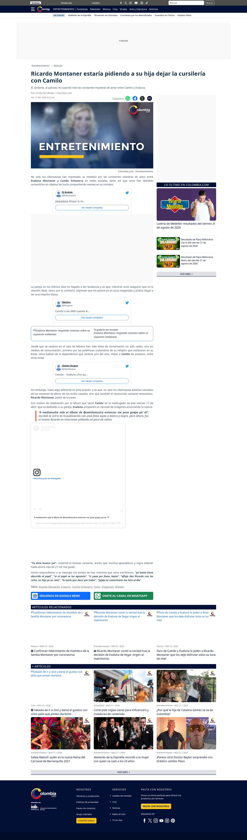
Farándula (82, 9)
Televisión (95, 9)
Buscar (210, 2)
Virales (123, 9)
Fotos (97, 587)
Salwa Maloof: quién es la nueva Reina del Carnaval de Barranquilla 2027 (58, 759)
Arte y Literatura (138, 9)
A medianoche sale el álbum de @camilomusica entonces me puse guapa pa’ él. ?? (71, 517)
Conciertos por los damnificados (136, 15)
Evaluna (65, 587)
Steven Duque (70, 365)
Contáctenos (86, 820)
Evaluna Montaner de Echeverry (65, 523)
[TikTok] (146, 2)
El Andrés (67, 192)
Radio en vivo (118, 814)
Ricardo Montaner (49, 587)
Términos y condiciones (87, 796)
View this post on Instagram (47, 478)
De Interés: (59, 15)
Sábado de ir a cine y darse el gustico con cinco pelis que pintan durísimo (59, 712)
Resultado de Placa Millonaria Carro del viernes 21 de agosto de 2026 (197, 242)
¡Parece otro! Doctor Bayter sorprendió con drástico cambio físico (185, 759)
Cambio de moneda (121, 795)
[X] (126, 2)
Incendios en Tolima (165, 15)
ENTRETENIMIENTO (63, 9)
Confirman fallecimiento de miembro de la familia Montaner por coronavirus (60, 653)
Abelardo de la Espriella (79, 15)
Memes (119, 587)
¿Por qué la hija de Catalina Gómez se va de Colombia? (185, 712)
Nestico (66, 302)
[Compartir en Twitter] (142, 98)
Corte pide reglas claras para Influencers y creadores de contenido (121, 712)
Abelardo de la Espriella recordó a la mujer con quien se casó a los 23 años (121, 759)
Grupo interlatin (84, 814)
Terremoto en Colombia (105, 15)
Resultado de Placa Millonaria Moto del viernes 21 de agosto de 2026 (197, 260)
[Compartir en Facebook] (135, 98)
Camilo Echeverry (82, 587)
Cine (115, 9)
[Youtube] (136, 2)
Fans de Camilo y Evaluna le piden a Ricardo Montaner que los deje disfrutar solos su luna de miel (186, 655)
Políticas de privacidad (87, 802)
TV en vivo (117, 820)
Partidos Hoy (66, 2)
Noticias (35, 2)
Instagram (108, 587)
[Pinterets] (173, 819)
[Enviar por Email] (149, 98)
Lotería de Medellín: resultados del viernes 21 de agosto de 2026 (186, 225)
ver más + (186, 274)
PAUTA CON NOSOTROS (156, 806)
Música (106, 9)
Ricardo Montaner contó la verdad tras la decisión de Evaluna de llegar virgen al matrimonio (122, 655)
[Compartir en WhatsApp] (127, 98)
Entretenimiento (40, 65)
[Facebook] (121, 2)
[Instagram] (130, 2)
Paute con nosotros (85, 808)
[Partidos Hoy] (142, 2)
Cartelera (96, 2)
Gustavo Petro (184, 15)
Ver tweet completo (92, 207)
